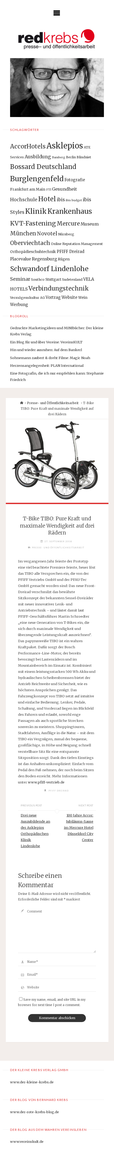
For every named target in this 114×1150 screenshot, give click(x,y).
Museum (90, 224)
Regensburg (44, 259)
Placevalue (20, 259)
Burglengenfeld (37, 178)
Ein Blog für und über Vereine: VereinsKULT (46, 342)
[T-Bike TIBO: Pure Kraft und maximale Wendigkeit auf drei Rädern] (57, 461)
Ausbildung (38, 157)
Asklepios (64, 146)
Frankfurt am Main (27, 189)
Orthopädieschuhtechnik (33, 251)
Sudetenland (72, 280)
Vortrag (53, 297)
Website (69, 297)
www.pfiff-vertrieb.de (46, 782)
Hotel (47, 199)
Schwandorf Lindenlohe (49, 268)
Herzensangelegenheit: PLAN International (47, 365)
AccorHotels (28, 146)
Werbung (19, 304)
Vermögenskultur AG (27, 298)
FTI (48, 189)
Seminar (20, 279)
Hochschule (23, 200)
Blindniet (84, 157)
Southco (38, 280)
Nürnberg (66, 234)
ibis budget (74, 200)
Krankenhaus (69, 211)
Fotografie (74, 179)
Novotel (47, 233)
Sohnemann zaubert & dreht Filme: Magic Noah (50, 358)
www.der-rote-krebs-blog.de (34, 1112)
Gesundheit (64, 189)
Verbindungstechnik (58, 288)
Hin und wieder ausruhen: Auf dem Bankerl (46, 350)
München (23, 233)
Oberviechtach (30, 243)
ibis (61, 200)
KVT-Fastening (33, 223)
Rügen (64, 259)
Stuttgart (53, 279)
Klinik (36, 211)
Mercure (68, 223)
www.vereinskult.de (26, 1141)
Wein (82, 297)
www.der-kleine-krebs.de (32, 1082)
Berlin (71, 157)
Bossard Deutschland (43, 167)
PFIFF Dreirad (70, 251)
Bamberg (58, 157)
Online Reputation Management (77, 244)
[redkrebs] (57, 39)
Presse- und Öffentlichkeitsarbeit (52, 403)
